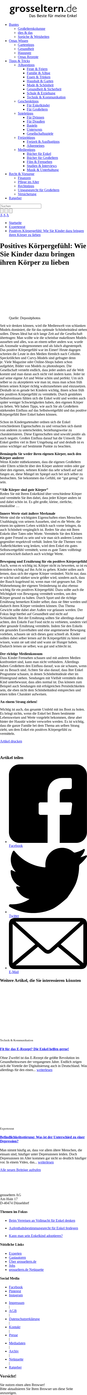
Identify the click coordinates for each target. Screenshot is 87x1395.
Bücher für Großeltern (42, 158)
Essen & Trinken (38, 77)
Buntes (14, 24)
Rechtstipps (26, 186)
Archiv (14, 1351)
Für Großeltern (37, 109)
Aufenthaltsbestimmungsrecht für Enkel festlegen (43, 1228)
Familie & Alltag (38, 73)
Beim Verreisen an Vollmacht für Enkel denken (42, 1220)
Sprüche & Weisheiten (33, 37)
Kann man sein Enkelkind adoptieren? (36, 1236)
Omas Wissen (18, 41)
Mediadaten (17, 1343)
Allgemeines (35, 146)
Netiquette (16, 1359)
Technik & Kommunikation (46, 97)
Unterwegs (34, 129)
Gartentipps (26, 45)
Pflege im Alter (28, 182)
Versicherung (27, 194)
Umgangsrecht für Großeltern (38, 190)
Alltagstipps (26, 65)
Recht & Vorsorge (21, 174)
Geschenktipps (28, 101)
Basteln (32, 125)
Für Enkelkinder (38, 105)
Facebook (16, 846)
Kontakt (14, 1327)
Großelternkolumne (31, 28)
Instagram (16, 1295)
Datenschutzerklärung (24, 1319)
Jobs (12, 1265)
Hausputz (24, 53)
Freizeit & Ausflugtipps (43, 141)
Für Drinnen (35, 117)
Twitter (14, 916)
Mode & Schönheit (40, 85)
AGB (13, 1311)
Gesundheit (26, 49)
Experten (15, 1253)
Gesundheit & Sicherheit (44, 89)
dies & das (25, 33)
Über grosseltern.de (22, 1261)
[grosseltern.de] (43, 11)
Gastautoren (17, 1257)
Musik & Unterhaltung (43, 170)
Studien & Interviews (42, 166)
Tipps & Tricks (19, 61)
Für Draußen (36, 121)
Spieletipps (25, 113)
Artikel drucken (11, 741)
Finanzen (24, 178)
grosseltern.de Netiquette (26, 1269)
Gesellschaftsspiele (40, 133)
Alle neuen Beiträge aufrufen (20, 1170)
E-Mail (14, 972)
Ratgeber (15, 198)
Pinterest (15, 1291)
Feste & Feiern (37, 69)
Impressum (16, 1303)
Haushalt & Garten (40, 81)
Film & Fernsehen (39, 162)
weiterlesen (44, 1070)
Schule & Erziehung (41, 93)
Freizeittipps (26, 137)
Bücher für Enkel (39, 154)
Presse (13, 1335)
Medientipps (26, 150)
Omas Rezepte (28, 57)
